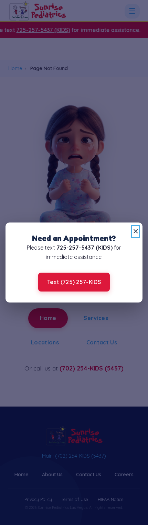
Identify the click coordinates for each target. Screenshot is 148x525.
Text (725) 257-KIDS (74, 281)
